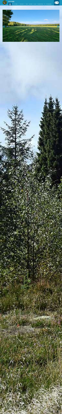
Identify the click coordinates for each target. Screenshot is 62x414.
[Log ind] (57, 2)
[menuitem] (10, 4)
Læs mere (31, 373)
